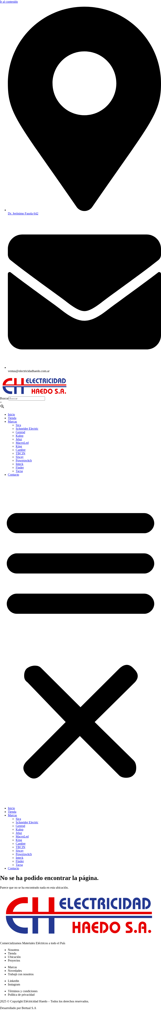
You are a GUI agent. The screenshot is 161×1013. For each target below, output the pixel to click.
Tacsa (19, 471)
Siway (20, 457)
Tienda (12, 418)
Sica (18, 425)
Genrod (20, 432)
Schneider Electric (27, 428)
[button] (80, 641)
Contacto (13, 474)
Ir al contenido (9, 1)
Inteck (19, 464)
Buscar (4, 398)
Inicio (11, 414)
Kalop (19, 435)
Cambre (21, 449)
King (19, 446)
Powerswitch (24, 460)
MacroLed (22, 442)
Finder (20, 467)
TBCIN (20, 453)
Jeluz (19, 439)
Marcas (12, 421)
